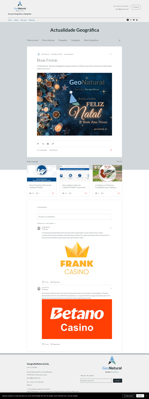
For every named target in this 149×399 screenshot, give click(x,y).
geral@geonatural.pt (122, 9)
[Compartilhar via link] (53, 144)
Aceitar (140, 396)
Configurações (128, 396)
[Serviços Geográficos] (128, 20)
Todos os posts (32, 40)
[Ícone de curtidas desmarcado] (43, 282)
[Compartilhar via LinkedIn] (48, 144)
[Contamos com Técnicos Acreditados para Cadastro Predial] (107, 173)
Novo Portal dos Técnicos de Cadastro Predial (40, 186)
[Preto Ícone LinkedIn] (137, 20)
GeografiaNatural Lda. (38, 363)
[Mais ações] (111, 54)
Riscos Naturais (48, 40)
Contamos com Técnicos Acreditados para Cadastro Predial (105, 186)
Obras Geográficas (91, 40)
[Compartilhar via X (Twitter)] (43, 144)
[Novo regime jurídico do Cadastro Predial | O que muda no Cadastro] (74, 173)
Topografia (62, 40)
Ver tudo (119, 161)
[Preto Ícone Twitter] (134, 20)
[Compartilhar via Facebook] (38, 144)
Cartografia (75, 40)
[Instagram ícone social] (131, 20)
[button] (120, 40)
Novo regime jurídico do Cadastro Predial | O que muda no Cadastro (74, 186)
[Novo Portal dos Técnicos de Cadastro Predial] (41, 173)
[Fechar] (146, 395)
